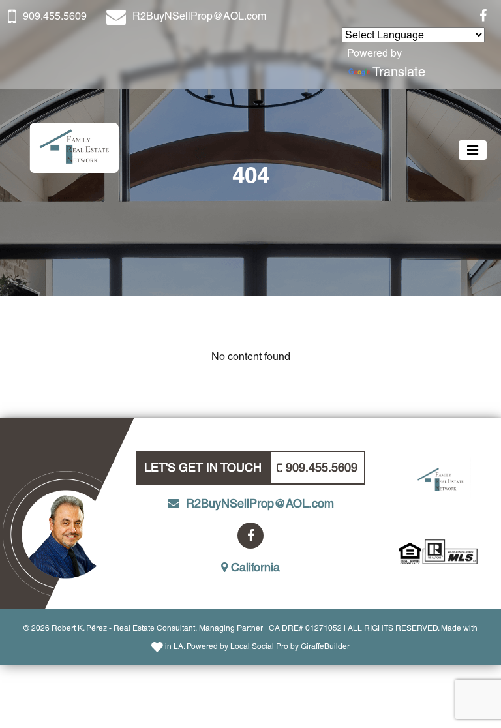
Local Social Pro (259, 646)
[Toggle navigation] (473, 150)
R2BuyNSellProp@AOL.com (199, 16)
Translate (398, 72)
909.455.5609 (55, 16)
